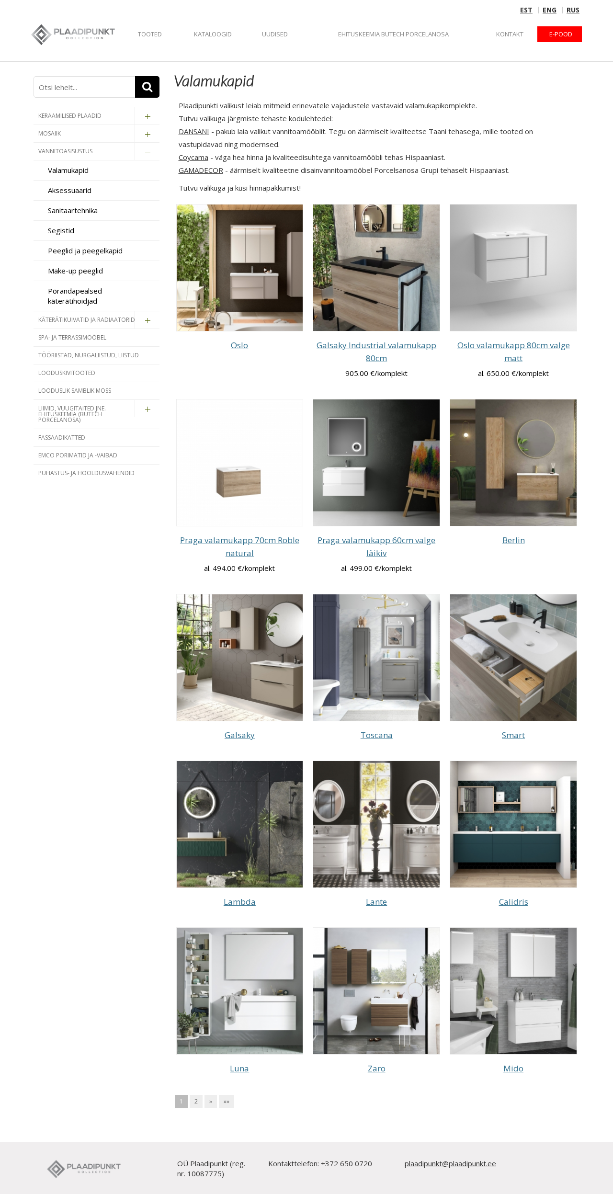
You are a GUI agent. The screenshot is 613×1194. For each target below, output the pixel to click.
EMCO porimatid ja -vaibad (77, 455)
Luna (239, 1068)
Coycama (193, 157)
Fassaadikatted (61, 437)
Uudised (275, 34)
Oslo (239, 345)
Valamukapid (68, 170)
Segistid (61, 230)
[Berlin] (513, 462)
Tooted (150, 34)
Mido (513, 1068)
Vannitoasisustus (65, 151)
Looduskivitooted (66, 373)
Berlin (513, 540)
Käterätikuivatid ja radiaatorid (86, 320)
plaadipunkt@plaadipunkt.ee (450, 1163)
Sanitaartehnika (73, 210)
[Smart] (513, 657)
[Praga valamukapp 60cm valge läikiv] (376, 462)
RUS (573, 10)
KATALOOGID (213, 34)
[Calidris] (513, 824)
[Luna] (240, 991)
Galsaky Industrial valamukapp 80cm (376, 352)
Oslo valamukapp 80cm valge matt (513, 352)
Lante (376, 901)
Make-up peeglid (75, 270)
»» (226, 1101)
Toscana (377, 734)
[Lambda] (240, 824)
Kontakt (509, 34)
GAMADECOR (201, 170)
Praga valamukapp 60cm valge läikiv (376, 546)
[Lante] (376, 824)
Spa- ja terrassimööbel (72, 337)
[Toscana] (376, 657)
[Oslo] (240, 267)
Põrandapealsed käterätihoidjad (75, 296)
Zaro (377, 1068)
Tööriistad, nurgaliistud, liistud (88, 355)
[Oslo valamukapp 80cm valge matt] (513, 267)
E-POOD (560, 34)
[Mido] (513, 991)
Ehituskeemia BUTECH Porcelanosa (393, 34)
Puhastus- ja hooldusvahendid (86, 473)
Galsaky (240, 734)
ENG (549, 10)
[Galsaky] (240, 657)
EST (526, 10)
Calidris (513, 901)
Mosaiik (49, 133)
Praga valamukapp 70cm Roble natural (239, 546)
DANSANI (194, 131)
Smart (513, 734)
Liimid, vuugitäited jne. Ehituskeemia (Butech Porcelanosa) (72, 414)
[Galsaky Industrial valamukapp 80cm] (376, 267)
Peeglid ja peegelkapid (85, 250)
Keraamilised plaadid (70, 116)
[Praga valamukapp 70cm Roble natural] (240, 462)
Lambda (240, 901)
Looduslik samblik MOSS (74, 391)
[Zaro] (376, 991)
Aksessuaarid (69, 190)
